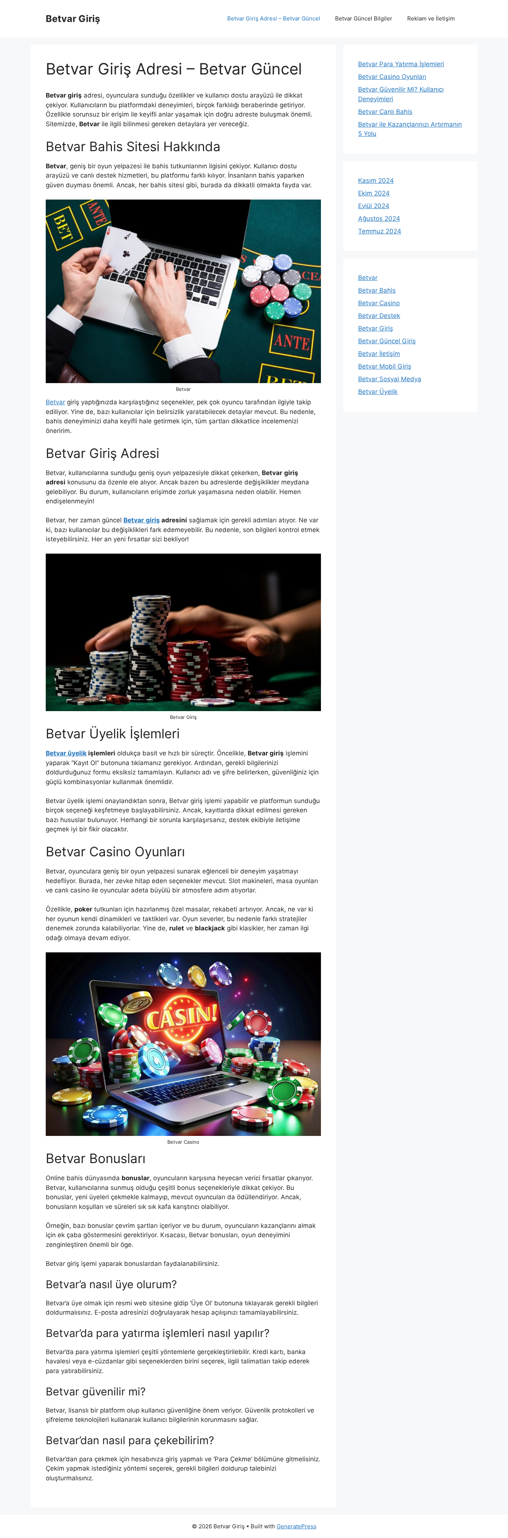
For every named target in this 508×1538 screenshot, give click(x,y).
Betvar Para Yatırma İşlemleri (401, 64)
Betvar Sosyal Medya (389, 379)
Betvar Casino (379, 303)
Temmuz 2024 (379, 231)
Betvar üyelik (66, 753)
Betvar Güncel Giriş (387, 341)
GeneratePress (296, 1526)
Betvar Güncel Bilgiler (363, 18)
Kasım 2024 (376, 180)
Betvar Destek (379, 315)
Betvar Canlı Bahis (385, 111)
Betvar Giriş (73, 18)
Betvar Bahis (377, 290)
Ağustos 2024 (379, 218)
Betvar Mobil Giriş (384, 366)
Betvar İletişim (379, 353)
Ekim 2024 (374, 193)
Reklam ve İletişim (431, 18)
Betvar (55, 402)
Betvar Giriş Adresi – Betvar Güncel (273, 18)
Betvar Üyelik (378, 391)
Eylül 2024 (373, 206)
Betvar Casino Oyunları (392, 76)
